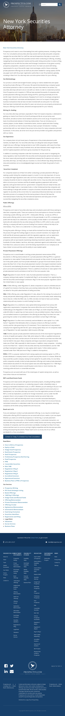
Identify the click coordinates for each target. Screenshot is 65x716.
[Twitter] (11, 666)
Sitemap (56, 565)
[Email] (11, 671)
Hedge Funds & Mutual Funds (17, 587)
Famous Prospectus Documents (37, 617)
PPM (35, 605)
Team (4, 562)
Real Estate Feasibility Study (26, 564)
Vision (4, 559)
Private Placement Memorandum (17, 564)
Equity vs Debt (37, 574)
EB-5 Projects (37, 648)
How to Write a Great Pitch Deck (37, 569)
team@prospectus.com (55, 542)
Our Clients (6, 570)
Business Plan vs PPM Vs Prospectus (37, 653)
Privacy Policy (58, 559)
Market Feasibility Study (26, 571)
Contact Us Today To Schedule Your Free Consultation (22, 437)
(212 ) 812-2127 (10, 542)
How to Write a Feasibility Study (37, 563)
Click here (21, 700)
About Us (5, 556)
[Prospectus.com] (17, 5)
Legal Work (16, 629)
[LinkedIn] (6, 671)
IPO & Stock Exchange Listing (16, 571)
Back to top (56, 666)
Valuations (16, 632)
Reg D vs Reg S (37, 631)
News (4, 577)
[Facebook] (6, 666)
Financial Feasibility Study (26, 577)
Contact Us (6, 580)
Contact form (34, 538)
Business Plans (27, 582)
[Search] (60, 4)
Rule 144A (36, 613)
